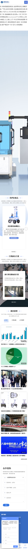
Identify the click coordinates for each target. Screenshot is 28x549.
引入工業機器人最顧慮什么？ (8, 366)
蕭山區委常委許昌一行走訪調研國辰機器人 (12, 388)
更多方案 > (14, 302)
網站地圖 (19, 517)
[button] (26, 228)
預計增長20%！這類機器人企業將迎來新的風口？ (13, 344)
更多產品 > (14, 251)
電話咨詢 (20, 547)
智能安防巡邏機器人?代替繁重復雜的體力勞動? (13, 411)
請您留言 (25, 547)
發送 (6, 505)
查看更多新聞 (24, 459)
